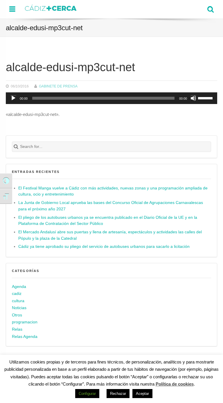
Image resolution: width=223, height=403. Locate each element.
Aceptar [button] (142, 393)
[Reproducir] (13, 98)
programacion (24, 322)
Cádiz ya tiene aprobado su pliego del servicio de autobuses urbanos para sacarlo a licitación (104, 246)
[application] (111, 98)
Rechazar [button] (118, 393)
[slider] (206, 97)
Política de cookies (175, 383)
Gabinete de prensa (58, 86)
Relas (17, 329)
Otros (17, 315)
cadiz (16, 293)
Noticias (19, 308)
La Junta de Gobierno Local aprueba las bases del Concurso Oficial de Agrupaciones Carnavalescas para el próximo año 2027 (110, 205)
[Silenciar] (193, 98)
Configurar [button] (87, 393)
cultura (18, 301)
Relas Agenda (24, 336)
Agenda (19, 286)
